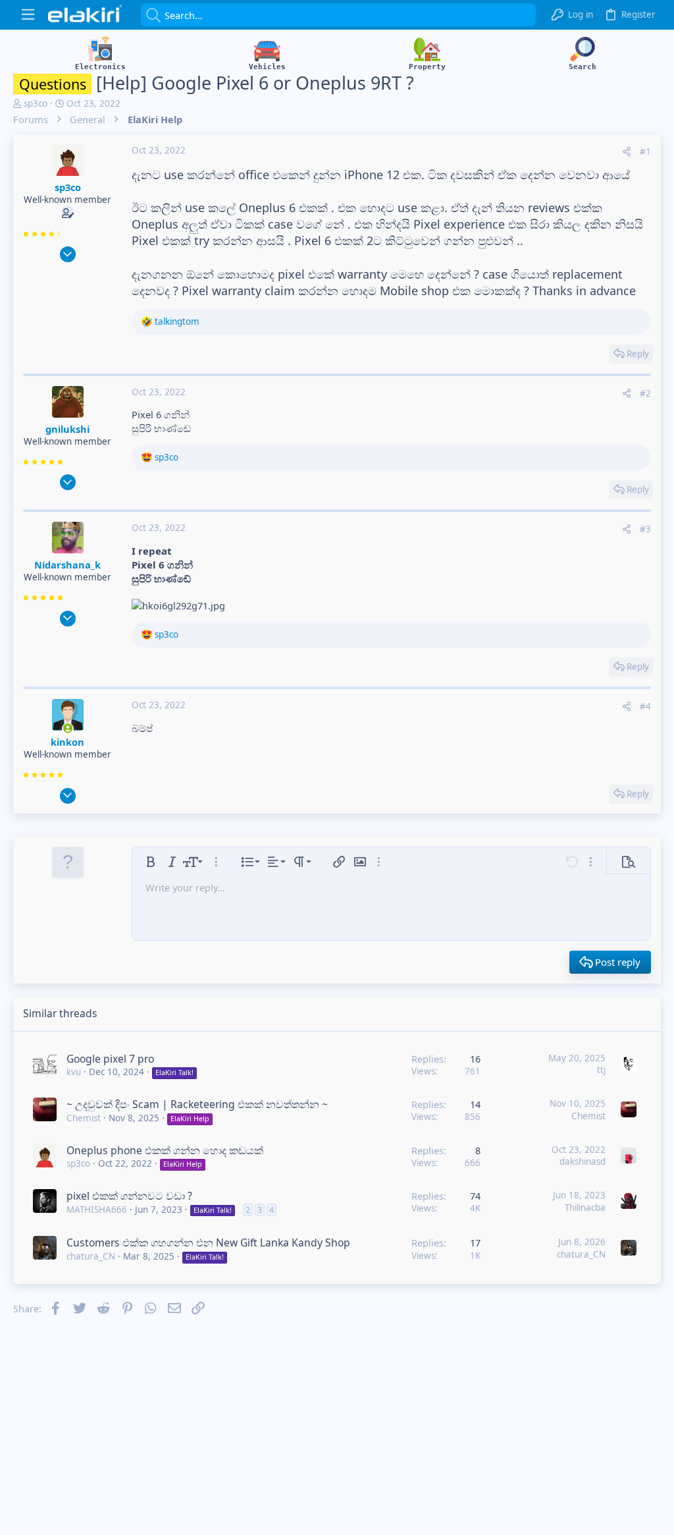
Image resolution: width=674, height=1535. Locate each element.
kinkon (67, 741)
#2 (645, 393)
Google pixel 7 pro (110, 1058)
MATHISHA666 (96, 1209)
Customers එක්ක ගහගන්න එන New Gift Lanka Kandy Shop (208, 1242)
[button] (28, 14)
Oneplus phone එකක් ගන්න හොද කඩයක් (164, 1150)
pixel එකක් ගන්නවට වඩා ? (129, 1195)
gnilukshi (67, 428)
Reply (638, 354)
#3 (645, 529)
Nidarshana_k (67, 564)
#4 (645, 706)
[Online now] (68, 728)
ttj (601, 1070)
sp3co (35, 103)
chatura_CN (90, 1256)
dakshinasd (582, 1161)
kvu (73, 1072)
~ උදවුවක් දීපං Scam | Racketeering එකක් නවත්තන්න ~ (197, 1104)
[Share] (626, 152)
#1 (645, 151)
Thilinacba (585, 1208)
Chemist (83, 1118)
